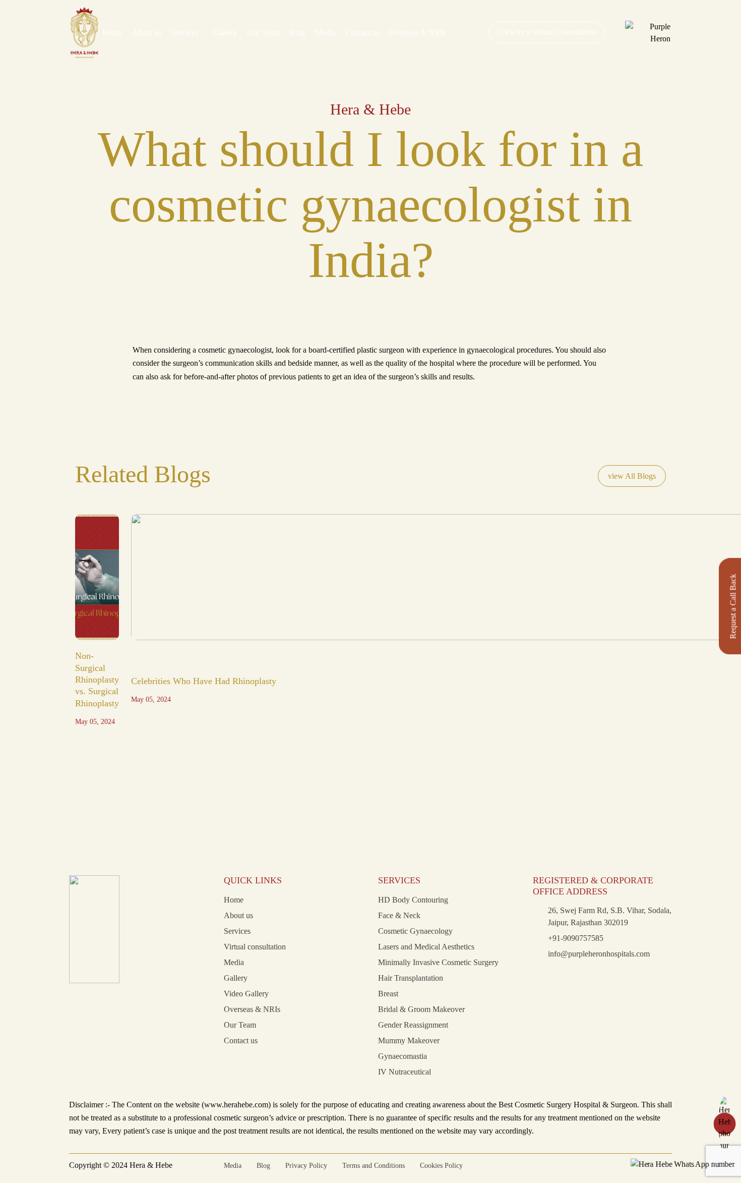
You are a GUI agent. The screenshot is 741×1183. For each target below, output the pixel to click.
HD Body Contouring (413, 899)
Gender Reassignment (413, 1025)
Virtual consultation (255, 946)
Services (184, 32)
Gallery (225, 32)
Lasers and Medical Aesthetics (426, 946)
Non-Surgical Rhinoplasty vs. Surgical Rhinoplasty (97, 679)
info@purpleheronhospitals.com (599, 953)
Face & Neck (399, 915)
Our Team (263, 32)
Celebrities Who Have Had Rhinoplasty (203, 681)
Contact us (362, 32)
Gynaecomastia (402, 1056)
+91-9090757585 (575, 938)
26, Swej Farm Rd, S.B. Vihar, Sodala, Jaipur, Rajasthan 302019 (609, 916)
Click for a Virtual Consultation (547, 32)
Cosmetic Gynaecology (415, 931)
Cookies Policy (441, 1165)
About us (146, 32)
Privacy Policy (306, 1165)
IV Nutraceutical (404, 1071)
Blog (297, 32)
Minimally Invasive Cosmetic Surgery (438, 962)
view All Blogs (632, 476)
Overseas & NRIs (417, 32)
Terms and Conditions (373, 1165)
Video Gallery (246, 993)
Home (112, 32)
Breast (388, 993)
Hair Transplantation (410, 978)
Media (325, 32)
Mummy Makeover (409, 1040)
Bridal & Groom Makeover (421, 1009)
